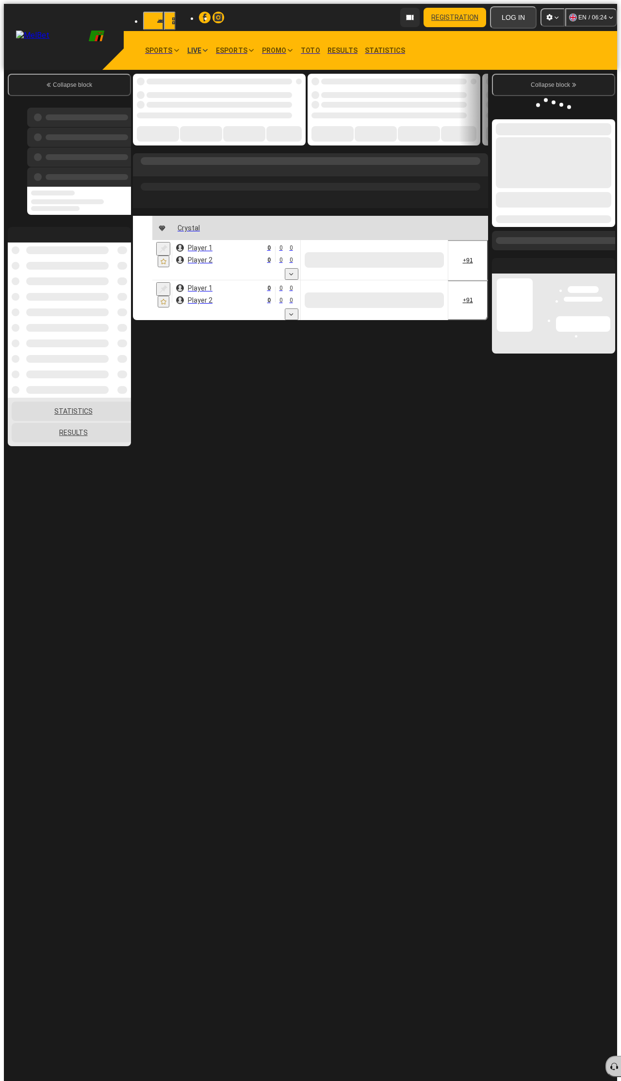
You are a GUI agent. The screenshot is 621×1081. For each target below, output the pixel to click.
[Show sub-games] (291, 274)
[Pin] (163, 249)
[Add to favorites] (163, 261)
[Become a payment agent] (410, 17)
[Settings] (552, 17)
